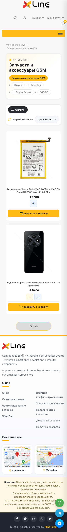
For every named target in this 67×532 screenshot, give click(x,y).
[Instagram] (42, 519)
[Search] (15, 18)
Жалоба (7, 416)
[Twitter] (50, 519)
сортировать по (23, 119)
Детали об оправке (48, 420)
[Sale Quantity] (29, 297)
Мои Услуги (54, 17)
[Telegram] (59, 513)
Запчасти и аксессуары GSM (22, 48)
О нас (5, 392)
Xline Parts (50, 526)
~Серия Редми (22, 92)
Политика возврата (48, 426)
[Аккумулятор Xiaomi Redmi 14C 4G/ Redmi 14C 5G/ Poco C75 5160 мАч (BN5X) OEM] (33, 158)
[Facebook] (17, 519)
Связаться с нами (13, 399)
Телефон (36, 85)
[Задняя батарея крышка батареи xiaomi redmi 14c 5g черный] (33, 251)
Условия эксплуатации (50, 403)
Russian (36, 17)
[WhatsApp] (59, 503)
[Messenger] (59, 523)
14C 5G (44, 92)
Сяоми (18, 85)
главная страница (15, 44)
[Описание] (33, 203)
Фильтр (19, 109)
